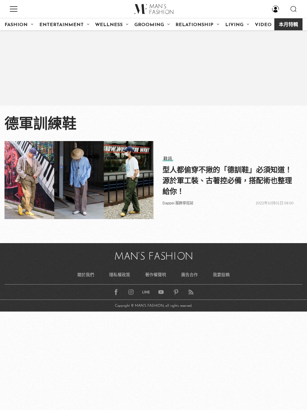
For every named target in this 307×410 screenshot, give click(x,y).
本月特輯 (288, 25)
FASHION (16, 25)
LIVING (234, 25)
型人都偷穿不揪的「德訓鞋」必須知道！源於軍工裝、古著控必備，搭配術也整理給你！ (227, 180)
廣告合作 (189, 274)
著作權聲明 (155, 274)
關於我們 (85, 274)
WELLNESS (109, 25)
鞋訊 (167, 158)
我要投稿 (221, 274)
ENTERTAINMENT (61, 25)
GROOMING (149, 25)
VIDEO (263, 25)
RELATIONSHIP (194, 25)
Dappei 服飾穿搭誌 (177, 203)
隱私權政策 (119, 274)
